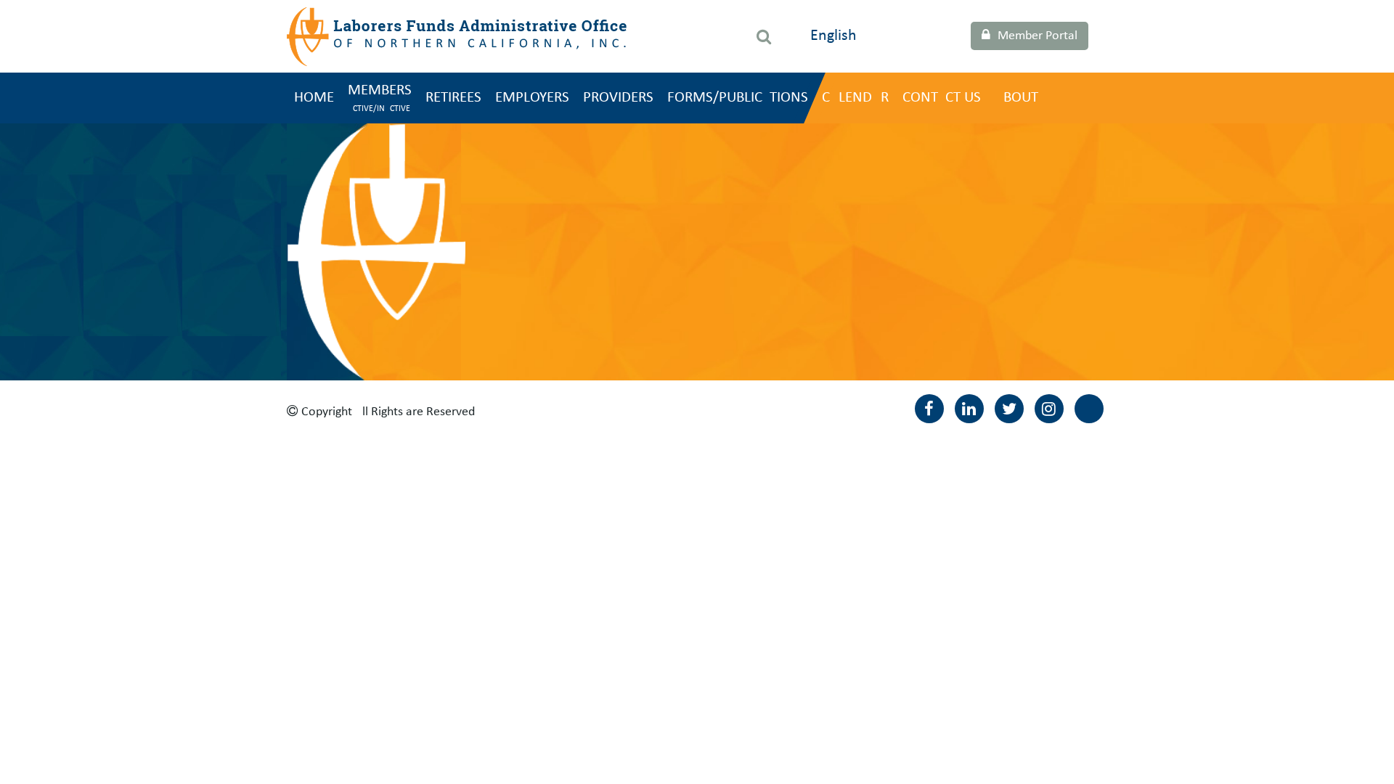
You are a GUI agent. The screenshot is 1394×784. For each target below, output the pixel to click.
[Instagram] (1049, 408)
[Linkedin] (969, 408)
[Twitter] (1009, 408)
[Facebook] (929, 408)
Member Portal (1037, 36)
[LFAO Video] (1089, 408)
